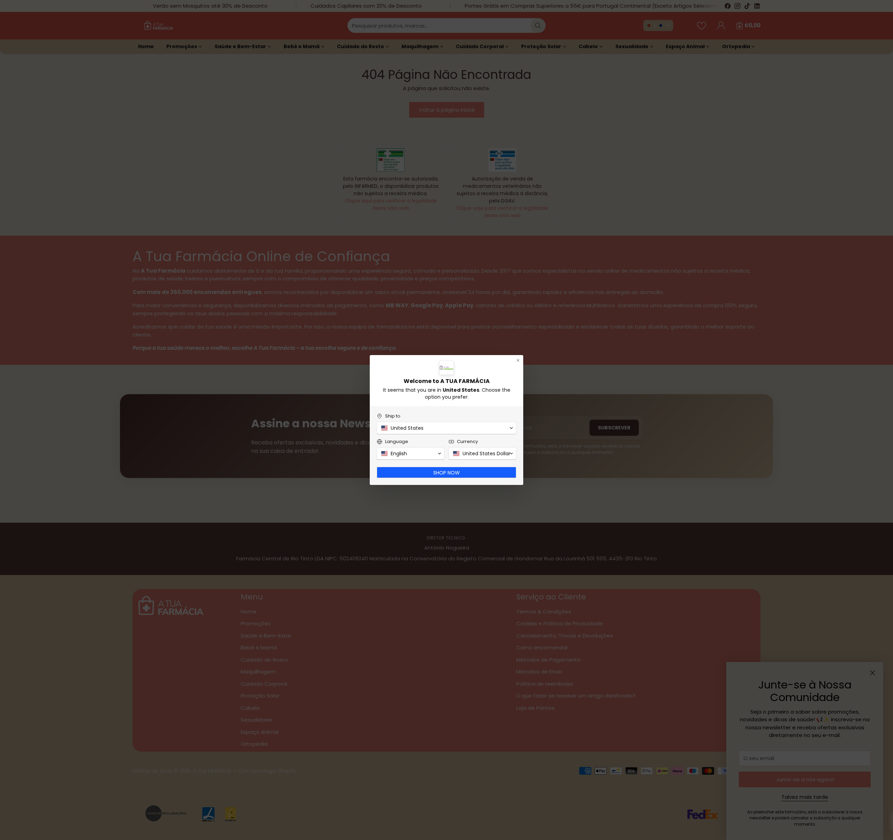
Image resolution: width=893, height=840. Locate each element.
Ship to (392, 416)
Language (396, 441)
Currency (467, 441)
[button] (446, 428)
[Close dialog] (518, 360)
